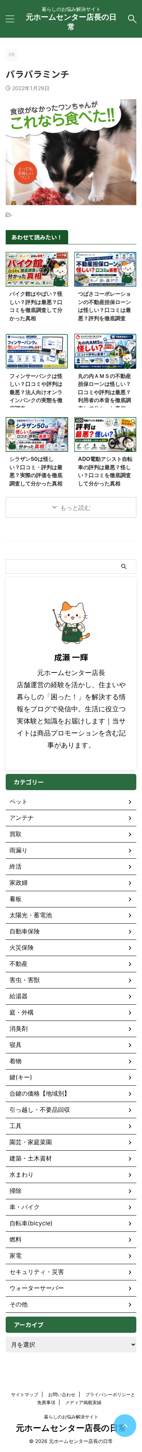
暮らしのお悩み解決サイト (71, 1417)
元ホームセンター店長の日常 (71, 1428)
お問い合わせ (61, 1394)
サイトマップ (24, 1394)
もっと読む (75, 507)
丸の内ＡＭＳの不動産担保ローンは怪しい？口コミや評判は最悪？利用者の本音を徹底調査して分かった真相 (104, 392)
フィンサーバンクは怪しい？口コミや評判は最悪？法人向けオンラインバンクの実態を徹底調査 (35, 392)
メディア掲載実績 (83, 1402)
